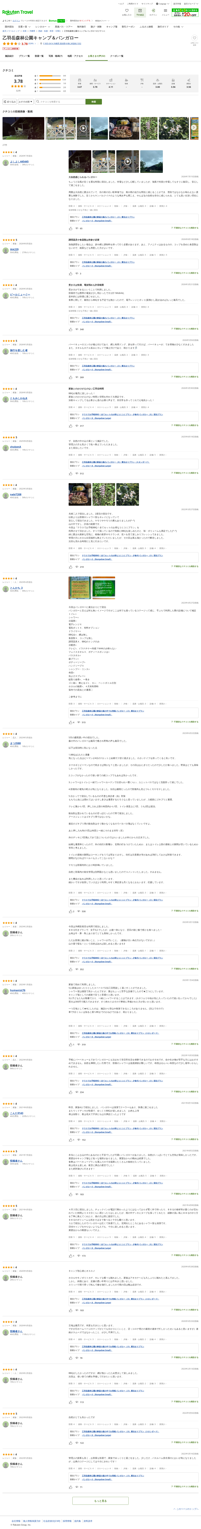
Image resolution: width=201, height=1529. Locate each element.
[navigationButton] (194, 127)
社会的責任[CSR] (51, 1521)
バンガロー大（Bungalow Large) (96, 418)
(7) (55, 55)
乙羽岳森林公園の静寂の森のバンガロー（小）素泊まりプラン (108, 217)
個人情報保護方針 (32, 1521)
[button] (23, 128)
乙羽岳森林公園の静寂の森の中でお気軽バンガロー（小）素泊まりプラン (113, 711)
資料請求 (88, 1521)
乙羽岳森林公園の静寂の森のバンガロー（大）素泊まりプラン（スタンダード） (116, 462)
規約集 (77, 1521)
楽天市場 (177, 4)
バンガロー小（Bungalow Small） (97, 221)
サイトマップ (147, 4)
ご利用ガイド (132, 4)
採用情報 (67, 1521)
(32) (96, 55)
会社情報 (16, 1521)
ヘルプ (121, 4)
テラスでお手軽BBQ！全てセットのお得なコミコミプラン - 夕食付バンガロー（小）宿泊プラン (122, 555)
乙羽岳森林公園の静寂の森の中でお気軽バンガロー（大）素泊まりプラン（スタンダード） (120, 1033)
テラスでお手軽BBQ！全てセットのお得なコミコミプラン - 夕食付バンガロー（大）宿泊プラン (122, 414)
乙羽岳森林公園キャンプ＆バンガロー (41, 38)
